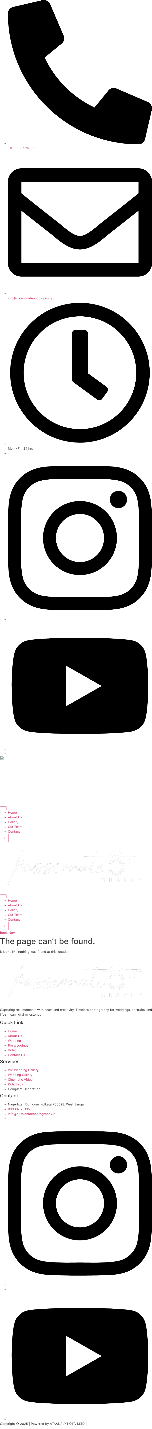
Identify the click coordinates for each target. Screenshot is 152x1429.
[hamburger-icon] (3, 808)
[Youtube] (80, 1419)
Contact (14, 831)
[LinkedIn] (80, 749)
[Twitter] (80, 619)
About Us (15, 817)
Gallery (13, 822)
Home (12, 812)
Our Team (15, 827)
